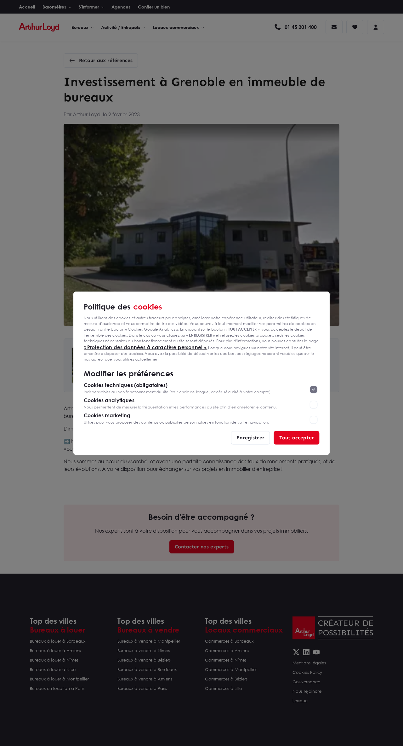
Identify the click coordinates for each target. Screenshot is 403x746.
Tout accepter (296, 437)
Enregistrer (250, 437)
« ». (145, 347)
